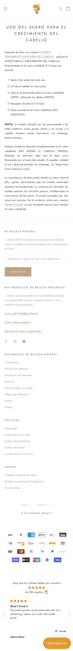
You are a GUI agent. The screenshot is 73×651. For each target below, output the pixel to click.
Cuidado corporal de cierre (21, 475)
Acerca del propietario (18, 322)
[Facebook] (6, 341)
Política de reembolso (17, 441)
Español (42, 504)
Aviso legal (11, 428)
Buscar (8, 401)
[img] (36, 587)
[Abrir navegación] (5, 8)
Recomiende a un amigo (19, 388)
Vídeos (9, 407)
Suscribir (18, 272)
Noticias (9, 381)
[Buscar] (61, 8)
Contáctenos (12, 362)
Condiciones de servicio (19, 454)
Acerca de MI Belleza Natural (21, 313)
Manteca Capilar (14, 204)
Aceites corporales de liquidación (24, 481)
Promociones (12, 488)
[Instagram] (15, 341)
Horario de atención (16, 369)
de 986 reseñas (34, 592)
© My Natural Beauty (36, 513)
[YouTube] (24, 341)
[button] (5, 614)
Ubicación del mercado (18, 375)
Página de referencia (17, 394)
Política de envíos (15, 447)
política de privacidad (17, 435)
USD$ (24, 504)
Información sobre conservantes (23, 331)
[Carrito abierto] (67, 8)
